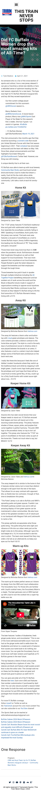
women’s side (23, 141)
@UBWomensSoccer (13, 114)
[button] (16, 4)
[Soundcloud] (27, 782)
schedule (23, 146)
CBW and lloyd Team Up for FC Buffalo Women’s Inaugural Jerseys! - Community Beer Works (23, 762)
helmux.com (32, 331)
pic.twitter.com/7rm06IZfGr (15, 127)
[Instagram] (13, 782)
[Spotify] (24, 782)
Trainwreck (8, 706)
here (12, 681)
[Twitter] (10, 782)
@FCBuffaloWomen (8, 156)
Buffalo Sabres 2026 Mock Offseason (15, 719)
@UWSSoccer (10, 106)
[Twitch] (31, 782)
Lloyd (10, 338)
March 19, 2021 (28, 134)
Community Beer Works (10, 170)
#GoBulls (23, 124)
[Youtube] (17, 782)
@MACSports (26, 116)
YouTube (24, 708)
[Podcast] (20, 782)
